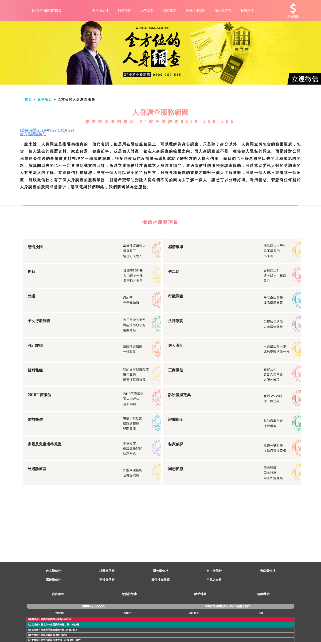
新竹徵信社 (160, 570)
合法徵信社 (100, 10)
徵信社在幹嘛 (160, 579)
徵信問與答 (223, 10)
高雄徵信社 (53, 579)
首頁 (28, 99)
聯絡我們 (263, 594)
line (261, 612)
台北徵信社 (53, 570)
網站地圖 (200, 594)
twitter (127, 612)
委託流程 (147, 10)
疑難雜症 (247, 10)
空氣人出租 (214, 579)
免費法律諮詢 (195, 10)
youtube (60, 612)
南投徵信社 (107, 579)
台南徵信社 (267, 570)
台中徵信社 (214, 570)
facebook (194, 612)
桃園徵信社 (107, 570)
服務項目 (124, 10)
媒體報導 (169, 10)
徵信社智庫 (129, 594)
